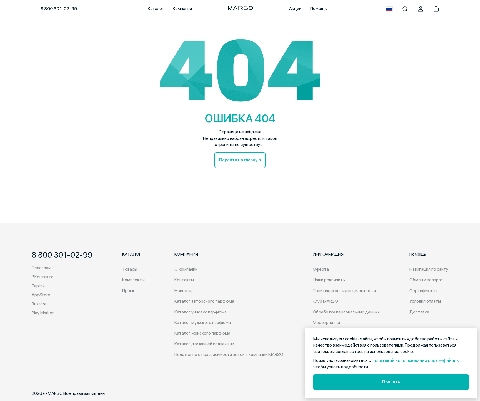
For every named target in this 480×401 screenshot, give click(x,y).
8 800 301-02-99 (59, 8)
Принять (391, 382)
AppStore (41, 294)
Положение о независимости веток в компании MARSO (228, 354)
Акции (295, 8)
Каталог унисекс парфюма (200, 312)
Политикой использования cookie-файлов (415, 360)
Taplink (38, 285)
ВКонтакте (43, 276)
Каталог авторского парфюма (204, 301)
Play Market (43, 312)
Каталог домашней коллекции (204, 344)
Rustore (39, 304)
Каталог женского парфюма (202, 333)
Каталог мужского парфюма (202, 322)
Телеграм (41, 267)
